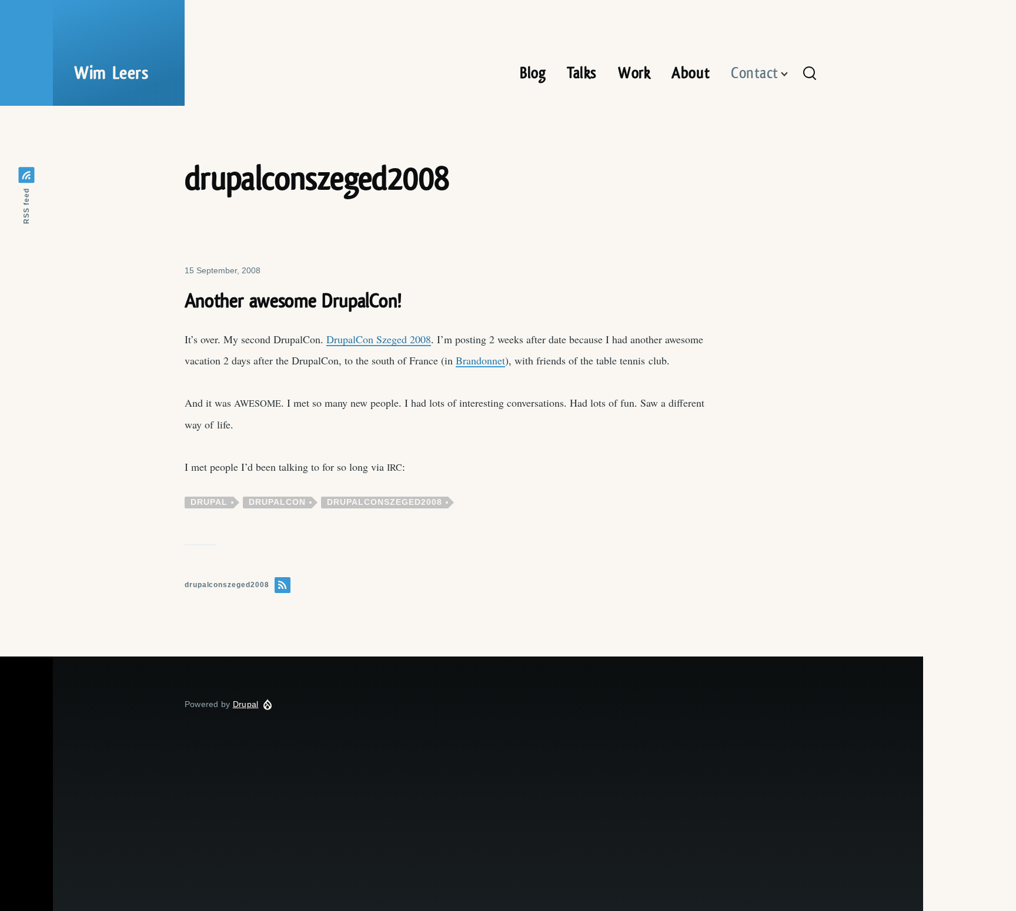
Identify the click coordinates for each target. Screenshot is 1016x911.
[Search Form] (809, 74)
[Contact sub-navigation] (791, 74)
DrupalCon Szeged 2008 (378, 339)
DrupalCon (277, 502)
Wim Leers (111, 73)
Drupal (209, 502)
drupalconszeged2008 (384, 502)
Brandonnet (480, 360)
